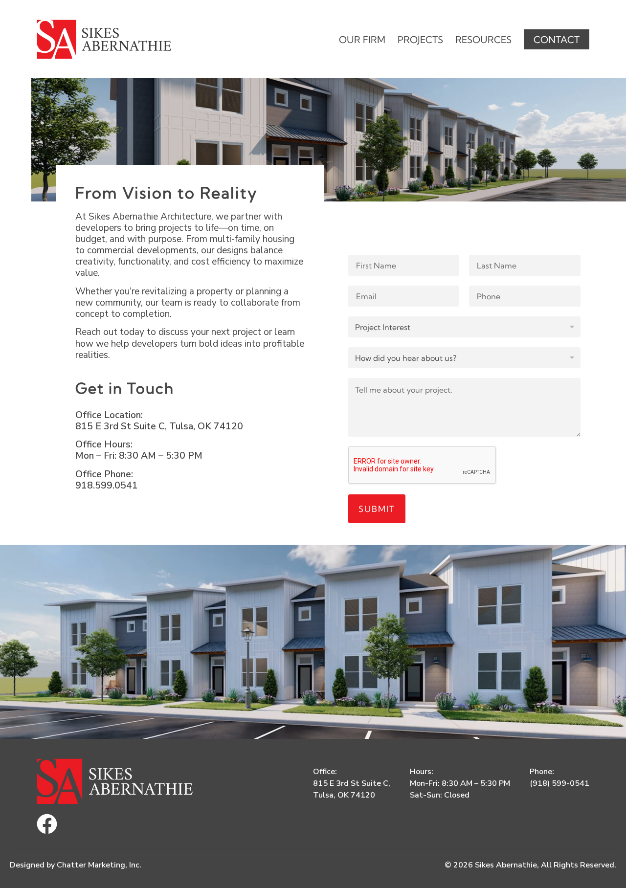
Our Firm (362, 39)
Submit (376, 509)
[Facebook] (47, 824)
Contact (557, 39)
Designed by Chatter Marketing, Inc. (75, 865)
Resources (483, 39)
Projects (420, 39)
